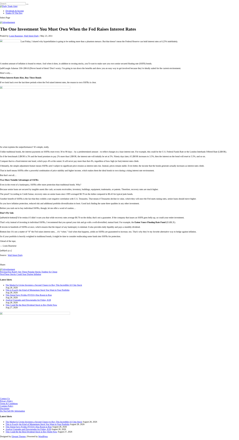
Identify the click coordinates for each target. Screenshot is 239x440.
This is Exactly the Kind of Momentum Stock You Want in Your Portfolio (37, 290)
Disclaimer (4, 408)
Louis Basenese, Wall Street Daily (24, 36)
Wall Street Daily (15, 255)
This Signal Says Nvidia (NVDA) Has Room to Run (29, 295)
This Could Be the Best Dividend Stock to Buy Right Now (31, 305)
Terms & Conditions (9, 403)
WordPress (43, 436)
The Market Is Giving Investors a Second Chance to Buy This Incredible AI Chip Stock (44, 285)
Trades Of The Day (14, 13)
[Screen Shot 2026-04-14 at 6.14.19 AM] (35, 314)
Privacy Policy (6, 401)
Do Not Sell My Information (12, 411)
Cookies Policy (6, 406)
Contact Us (5, 398)
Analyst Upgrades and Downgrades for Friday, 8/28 (28, 300)
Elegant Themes (19, 436)
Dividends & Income (15, 11)
